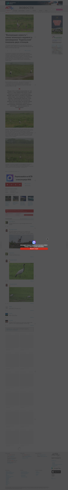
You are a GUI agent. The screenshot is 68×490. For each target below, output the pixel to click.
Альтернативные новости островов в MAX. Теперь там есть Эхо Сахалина (34, 245)
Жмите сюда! (34, 249)
